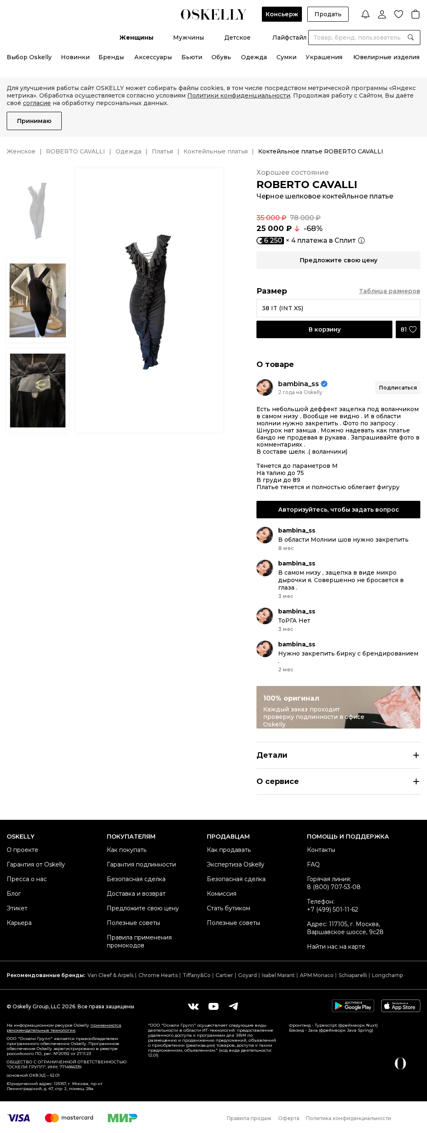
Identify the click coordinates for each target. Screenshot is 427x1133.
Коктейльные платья (215, 151)
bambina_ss (298, 384)
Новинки (75, 57)
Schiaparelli (353, 975)
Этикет (17, 908)
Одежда (254, 57)
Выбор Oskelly (29, 57)
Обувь (221, 57)
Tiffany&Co (197, 975)
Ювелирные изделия (386, 57)
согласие (37, 103)
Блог (14, 893)
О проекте (22, 850)
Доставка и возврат (136, 893)
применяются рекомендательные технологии (64, 1027)
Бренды (111, 57)
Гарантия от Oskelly (36, 864)
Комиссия (221, 893)
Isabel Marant (278, 975)
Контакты (321, 850)
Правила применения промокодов (139, 941)
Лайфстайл (289, 37)
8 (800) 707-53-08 (334, 887)
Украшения (324, 57)
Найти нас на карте (336, 946)
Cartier (224, 975)
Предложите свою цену (143, 908)
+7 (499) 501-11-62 (332, 909)
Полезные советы (133, 923)
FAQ (313, 864)
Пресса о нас (27, 879)
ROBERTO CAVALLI (75, 151)
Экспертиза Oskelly (235, 864)
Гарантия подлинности (141, 864)
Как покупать (126, 850)
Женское (21, 151)
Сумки (286, 57)
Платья (162, 151)
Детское (237, 37)
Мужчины (188, 37)
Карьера (19, 923)
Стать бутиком (228, 908)
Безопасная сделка (136, 879)
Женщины (136, 37)
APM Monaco (317, 975)
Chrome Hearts (158, 975)
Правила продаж (249, 1118)
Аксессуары (153, 57)
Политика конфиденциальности (348, 1118)
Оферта (288, 1118)
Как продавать (229, 850)
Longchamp (387, 975)
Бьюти (191, 57)
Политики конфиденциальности (238, 95)
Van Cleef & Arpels (110, 975)
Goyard (247, 975)
